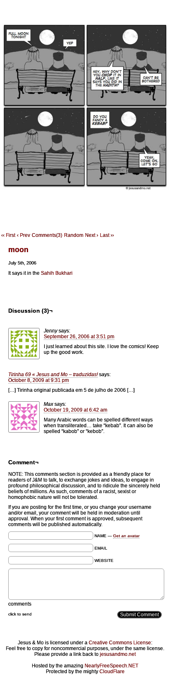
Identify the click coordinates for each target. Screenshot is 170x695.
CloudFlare (112, 671)
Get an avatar (126, 536)
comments (19, 604)
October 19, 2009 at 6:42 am (75, 410)
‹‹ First (8, 235)
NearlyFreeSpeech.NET (111, 666)
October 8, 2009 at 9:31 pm (38, 380)
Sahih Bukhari (57, 273)
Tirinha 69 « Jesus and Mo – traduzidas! (53, 374)
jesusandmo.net (118, 654)
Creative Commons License (120, 643)
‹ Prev (23, 235)
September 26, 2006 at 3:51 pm (79, 336)
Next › (91, 235)
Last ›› (107, 235)
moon (18, 250)
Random (73, 235)
